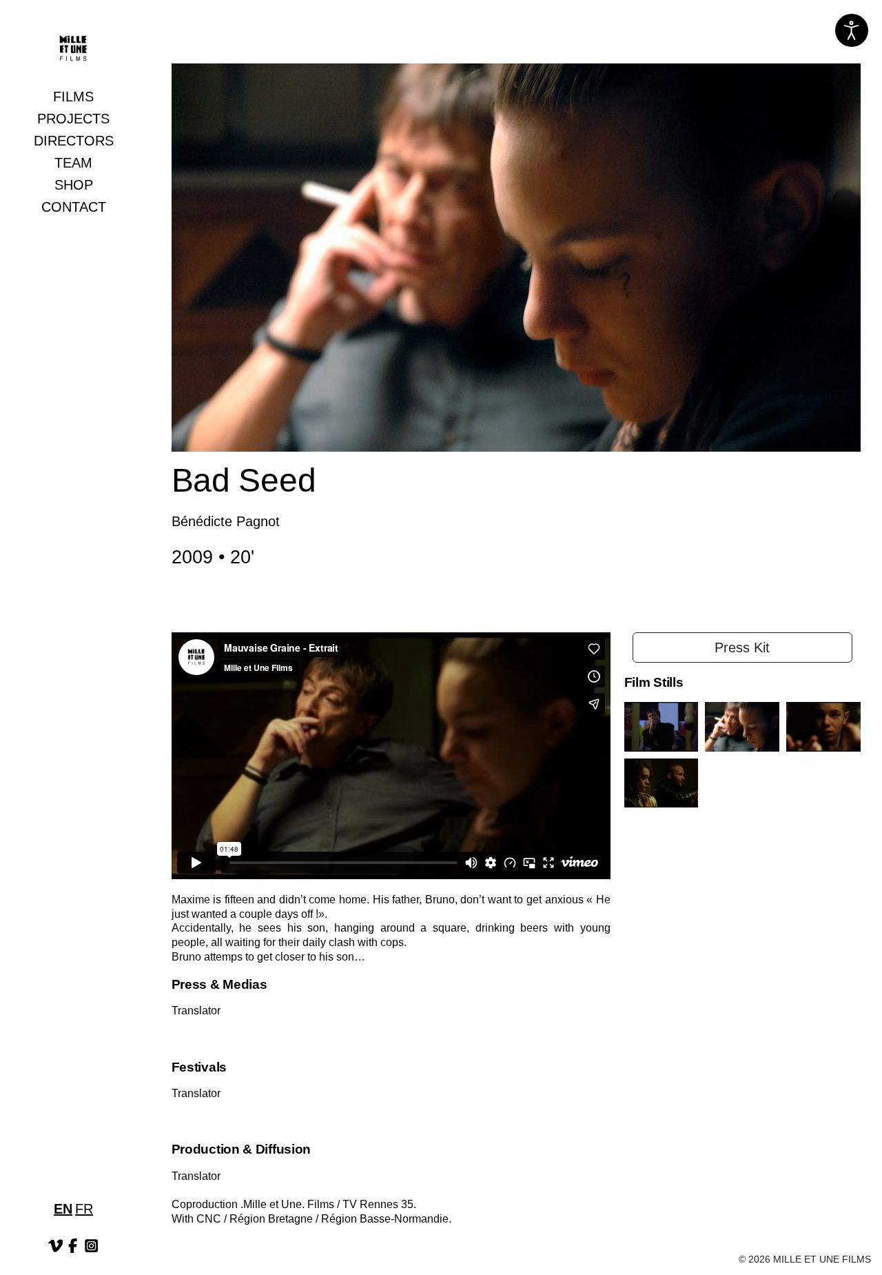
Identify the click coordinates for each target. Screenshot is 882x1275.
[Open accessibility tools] (851, 30)
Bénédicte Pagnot (226, 521)
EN (63, 1208)
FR (84, 1208)
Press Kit (742, 647)
